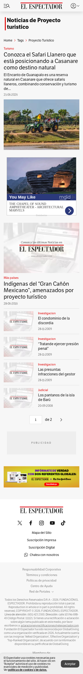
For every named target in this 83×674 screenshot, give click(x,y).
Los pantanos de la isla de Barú (56, 397)
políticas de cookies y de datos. (27, 669)
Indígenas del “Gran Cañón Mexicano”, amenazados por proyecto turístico (39, 290)
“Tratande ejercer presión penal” (58, 346)
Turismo (9, 48)
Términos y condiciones (41, 575)
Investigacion (47, 313)
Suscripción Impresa (41, 540)
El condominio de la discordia (54, 320)
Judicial (43, 390)
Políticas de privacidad (41, 580)
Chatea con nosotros (44, 555)
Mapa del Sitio (41, 533)
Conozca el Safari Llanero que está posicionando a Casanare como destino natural (41, 61)
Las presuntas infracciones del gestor (56, 372)
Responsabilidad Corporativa (41, 569)
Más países (11, 278)
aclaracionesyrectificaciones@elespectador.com (50, 625)
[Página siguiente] (61, 421)
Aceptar (70, 664)
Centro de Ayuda (42, 586)
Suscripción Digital (42, 547)
